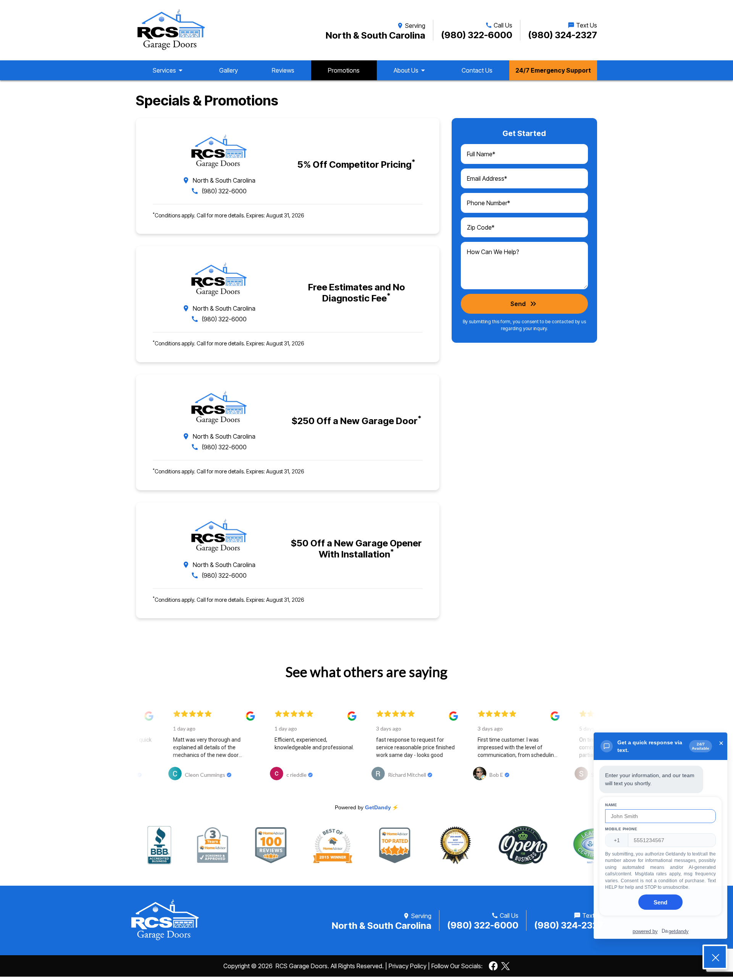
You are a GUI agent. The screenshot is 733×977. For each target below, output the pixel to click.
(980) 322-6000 (476, 35)
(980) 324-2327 (562, 35)
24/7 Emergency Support (553, 70)
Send (524, 303)
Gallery (228, 70)
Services (169, 70)
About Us (411, 70)
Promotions (344, 70)
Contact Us (477, 70)
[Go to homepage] (171, 30)
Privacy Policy (407, 966)
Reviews (283, 70)
